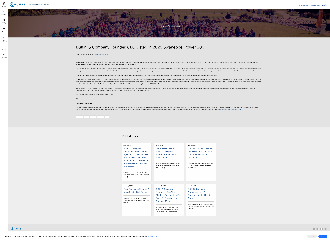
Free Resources (4, 40)
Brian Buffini (4, 57)
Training (4, 23)
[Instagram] (317, 229)
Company (3, 49)
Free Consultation (303, 5)
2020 (96, 55)
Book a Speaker (315, 5)
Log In (324, 5)
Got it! (322, 236)
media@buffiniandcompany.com (231, 109)
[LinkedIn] (325, 229)
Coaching (3, 6)
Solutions (3, 14)
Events (4, 32)
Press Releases (103, 55)
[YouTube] (321, 229)
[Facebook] (314, 229)
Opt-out (312, 236)
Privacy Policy (152, 236)
